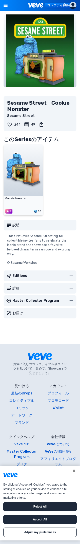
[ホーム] (35, 5)
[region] (40, 503)
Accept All (40, 519)
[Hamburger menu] (6, 5)
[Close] (74, 471)
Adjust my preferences (40, 532)
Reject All (40, 506)
